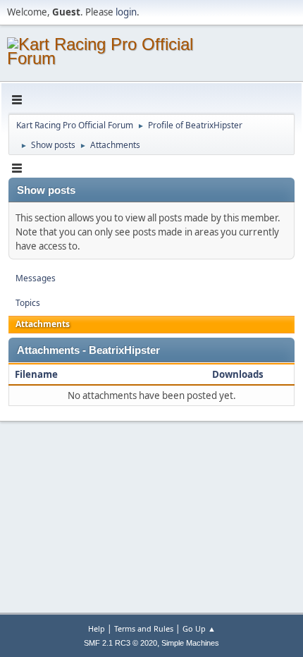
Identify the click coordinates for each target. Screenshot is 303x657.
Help (96, 628)
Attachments (43, 324)
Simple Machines (190, 643)
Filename (37, 374)
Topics (28, 303)
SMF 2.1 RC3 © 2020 (120, 643)
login (126, 12)
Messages (36, 278)
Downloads (238, 374)
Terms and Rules (143, 628)
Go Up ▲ (199, 628)
